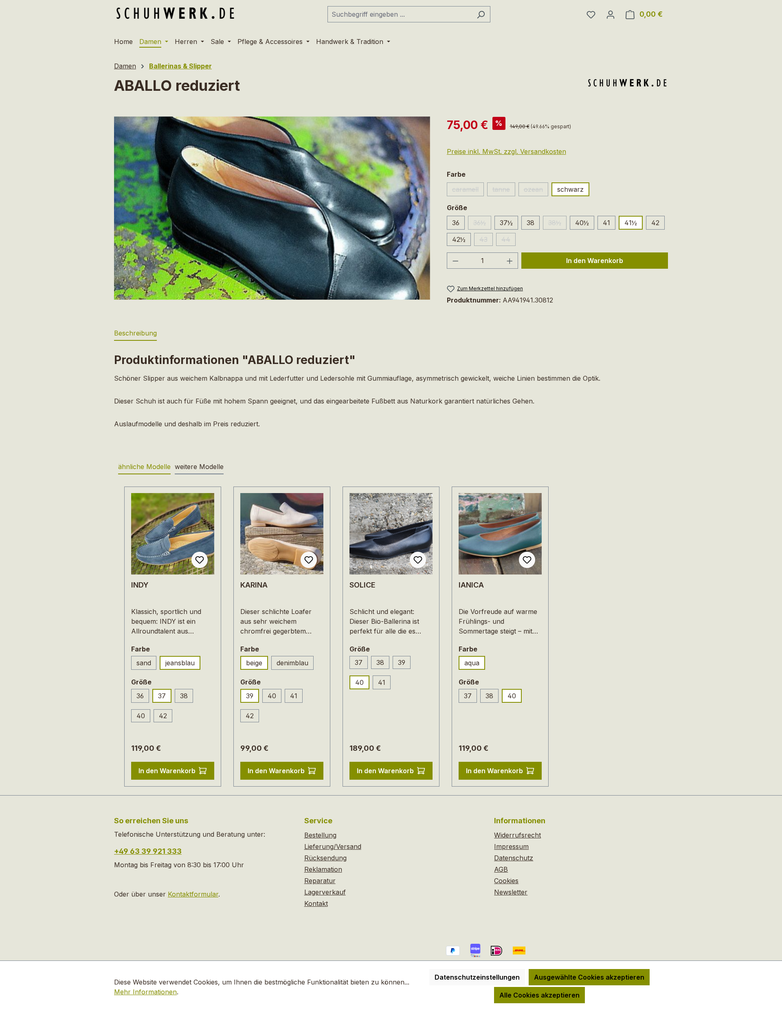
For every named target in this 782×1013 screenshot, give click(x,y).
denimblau (295, 664)
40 (140, 716)
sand (143, 663)
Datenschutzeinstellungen (477, 977)
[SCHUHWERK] (627, 82)
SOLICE (362, 585)
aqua (471, 663)
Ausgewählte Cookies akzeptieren (589, 977)
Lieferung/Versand (332, 846)
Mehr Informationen (145, 992)
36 (455, 223)
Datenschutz (513, 858)
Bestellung (320, 835)
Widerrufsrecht (517, 835)
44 (508, 240)
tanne (503, 190)
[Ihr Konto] (610, 14)
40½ (582, 223)
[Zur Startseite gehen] (175, 12)
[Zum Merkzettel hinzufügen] (199, 560)
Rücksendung (325, 858)
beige (254, 663)
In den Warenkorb (594, 261)
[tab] (135, 333)
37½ (506, 223)
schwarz (570, 189)
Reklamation (323, 869)
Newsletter (510, 892)
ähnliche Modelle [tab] (144, 467)
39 (249, 696)
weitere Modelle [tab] (199, 467)
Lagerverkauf (325, 892)
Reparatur (320, 881)
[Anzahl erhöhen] (509, 260)
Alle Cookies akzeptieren (539, 995)
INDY (140, 585)
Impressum (511, 846)
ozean (536, 190)
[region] (272, 208)
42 (655, 223)
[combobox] (399, 14)
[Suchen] (480, 14)
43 (486, 240)
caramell (468, 190)
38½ (557, 224)
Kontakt (316, 903)
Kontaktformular (193, 894)
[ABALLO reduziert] (272, 208)
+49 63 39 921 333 (148, 851)
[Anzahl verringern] (455, 260)
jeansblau (180, 663)
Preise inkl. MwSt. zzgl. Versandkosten (506, 151)
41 (606, 223)
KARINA (254, 585)
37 (162, 696)
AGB (501, 869)
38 (530, 223)
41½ (630, 223)
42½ (459, 239)
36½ (482, 224)
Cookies (506, 881)
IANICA (471, 585)
